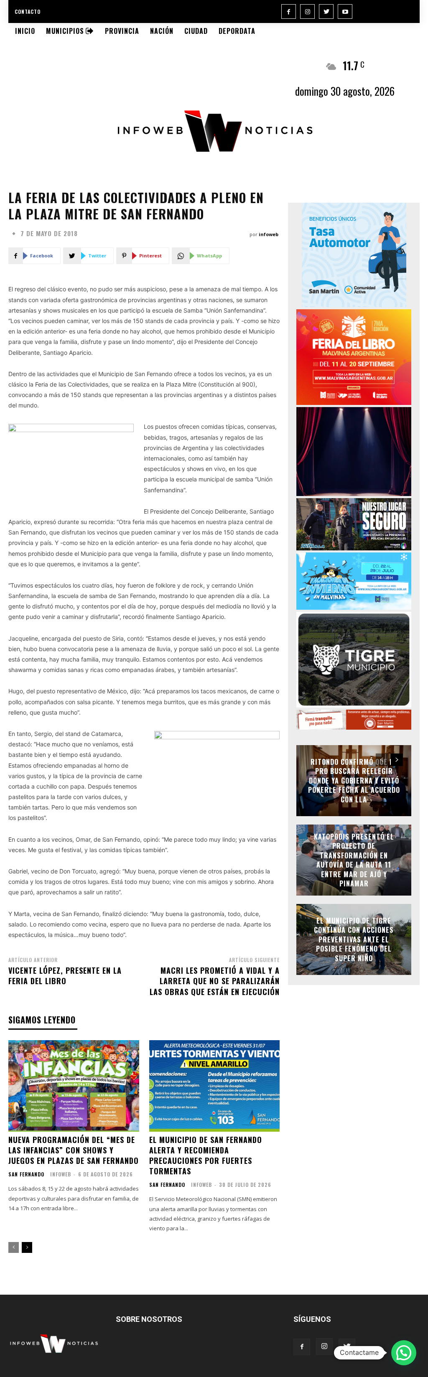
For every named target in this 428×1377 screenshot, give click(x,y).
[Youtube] (345, 11)
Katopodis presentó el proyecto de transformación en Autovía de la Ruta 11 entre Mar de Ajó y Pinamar (354, 860)
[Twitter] (326, 11)
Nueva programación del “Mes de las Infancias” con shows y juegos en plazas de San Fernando (73, 1150)
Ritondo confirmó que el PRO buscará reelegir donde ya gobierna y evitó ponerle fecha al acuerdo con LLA (354, 780)
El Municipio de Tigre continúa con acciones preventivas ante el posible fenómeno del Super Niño (354, 939)
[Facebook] (288, 11)
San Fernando (26, 1174)
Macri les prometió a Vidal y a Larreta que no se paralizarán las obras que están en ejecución (215, 981)
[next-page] (27, 1247)
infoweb (268, 234)
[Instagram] (307, 11)
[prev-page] (13, 1247)
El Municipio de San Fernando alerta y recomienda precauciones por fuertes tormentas (205, 1155)
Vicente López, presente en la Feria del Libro (65, 975)
